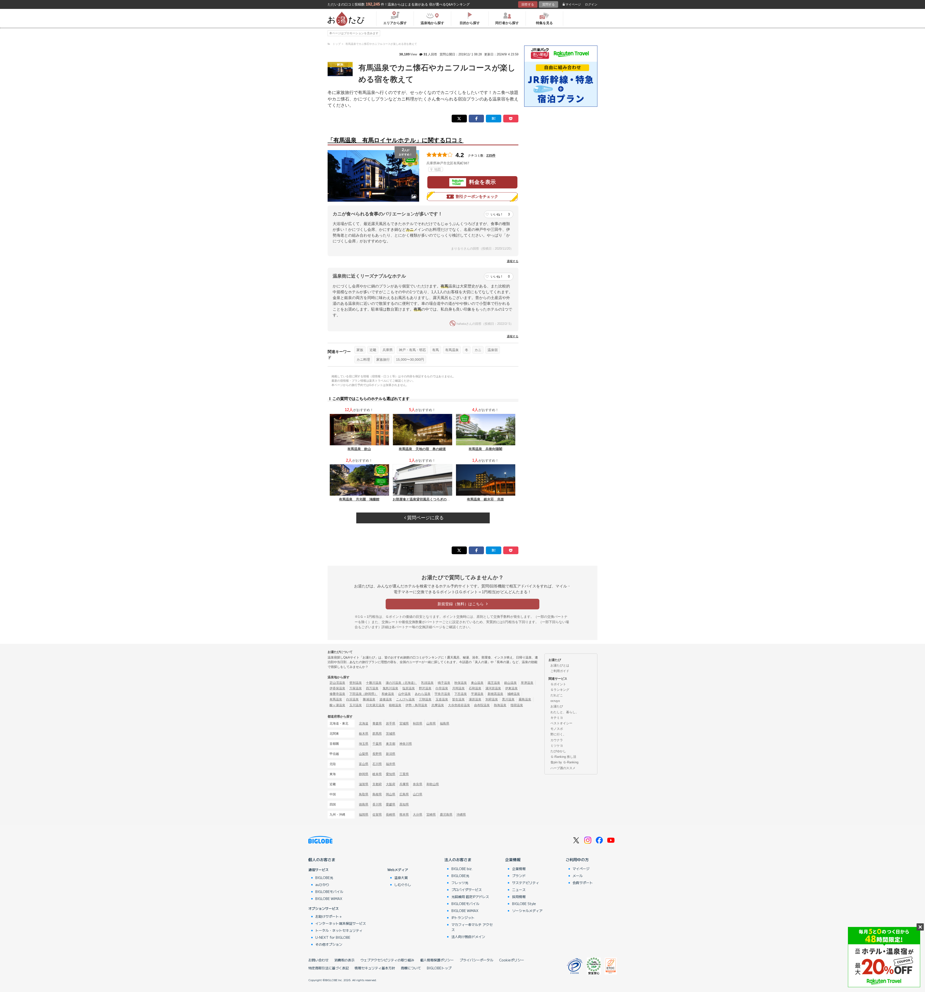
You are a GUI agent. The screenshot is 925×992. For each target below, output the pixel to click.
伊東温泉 (511, 688)
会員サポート (583, 882)
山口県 (417, 794)
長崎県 (390, 814)
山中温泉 (404, 694)
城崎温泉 (513, 694)
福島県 (444, 723)
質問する (548, 4)
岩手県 (390, 723)
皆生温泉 (458, 699)
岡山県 (390, 794)
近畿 (373, 350)
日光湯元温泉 (375, 705)
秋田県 (417, 723)
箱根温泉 (395, 705)
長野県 (377, 754)
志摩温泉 (437, 705)
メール (578, 875)
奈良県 (417, 784)
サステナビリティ (525, 882)
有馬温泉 (452, 350)
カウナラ (556, 740)
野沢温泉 (425, 688)
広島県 (404, 794)
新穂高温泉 (495, 694)
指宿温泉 (516, 705)
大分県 (417, 814)
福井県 (390, 764)
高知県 (404, 804)
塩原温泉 (408, 688)
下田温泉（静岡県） (363, 694)
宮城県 (404, 723)
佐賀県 (377, 814)
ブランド (519, 875)
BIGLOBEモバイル (329, 891)
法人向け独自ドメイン (468, 936)
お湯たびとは (559, 665)
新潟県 (390, 754)
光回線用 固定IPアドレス (470, 896)
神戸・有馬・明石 (412, 350)
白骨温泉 (442, 688)
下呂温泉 (460, 694)
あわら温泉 (422, 694)
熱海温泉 (500, 705)
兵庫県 (388, 350)
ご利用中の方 (577, 859)
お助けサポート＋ (328, 916)
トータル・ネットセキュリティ (339, 930)
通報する (512, 261)
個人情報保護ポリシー (437, 960)
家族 (360, 350)
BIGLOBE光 (324, 877)
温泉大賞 (401, 877)
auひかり (322, 884)
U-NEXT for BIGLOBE (332, 937)
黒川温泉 (508, 699)
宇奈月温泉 (442, 694)
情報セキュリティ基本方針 (375, 967)
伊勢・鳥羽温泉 (416, 705)
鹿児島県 (446, 814)
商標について (411, 967)
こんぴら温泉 (405, 699)
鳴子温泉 (444, 683)
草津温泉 (527, 683)
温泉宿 (493, 350)
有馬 (435, 350)
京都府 (377, 784)
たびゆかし (558, 751)
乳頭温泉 (427, 683)
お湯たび (556, 706)
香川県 (377, 804)
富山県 (363, 764)
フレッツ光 (459, 882)
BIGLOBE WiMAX (328, 898)
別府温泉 (491, 699)
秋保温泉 (460, 683)
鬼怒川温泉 (390, 688)
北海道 (363, 723)
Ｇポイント (558, 684)
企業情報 (513, 859)
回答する (528, 4)
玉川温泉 (355, 705)
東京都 (390, 744)
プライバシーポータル (476, 960)
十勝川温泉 (374, 683)
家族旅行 (383, 359)
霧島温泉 (525, 699)
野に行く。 (558, 734)
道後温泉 (385, 699)
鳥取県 (363, 794)
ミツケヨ (556, 745)
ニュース (519, 889)
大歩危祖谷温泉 (459, 705)
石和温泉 (475, 688)
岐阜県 (377, 774)
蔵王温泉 (494, 683)
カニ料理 (363, 359)
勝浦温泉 (369, 699)
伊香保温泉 (337, 688)
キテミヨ (556, 717)
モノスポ (556, 729)
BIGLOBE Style (524, 903)
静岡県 (363, 774)
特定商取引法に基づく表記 (328, 967)
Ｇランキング (559, 690)
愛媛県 (390, 804)
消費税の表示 (344, 960)
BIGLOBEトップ (439, 967)
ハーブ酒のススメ (562, 768)
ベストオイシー (561, 723)
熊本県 (404, 814)
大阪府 (390, 784)
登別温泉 (355, 683)
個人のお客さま (321, 859)
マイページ (573, 4)
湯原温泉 (475, 699)
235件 (491, 155)
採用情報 (519, 896)
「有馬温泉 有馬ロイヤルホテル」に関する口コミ (395, 140)
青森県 (377, 723)
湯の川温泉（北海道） (401, 683)
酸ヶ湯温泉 (337, 705)
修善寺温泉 (337, 694)
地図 (437, 169)
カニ (478, 350)
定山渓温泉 (337, 683)
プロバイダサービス (466, 889)
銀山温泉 (510, 683)
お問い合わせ (318, 960)
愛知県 (390, 774)
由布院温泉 (482, 705)
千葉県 (377, 744)
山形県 (431, 723)
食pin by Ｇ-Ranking (564, 762)
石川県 (377, 764)
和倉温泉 (388, 694)
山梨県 (363, 754)
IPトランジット (463, 917)
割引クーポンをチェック (477, 196)
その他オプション (328, 944)
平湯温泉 (477, 694)
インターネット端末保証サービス (340, 923)
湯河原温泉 (493, 688)
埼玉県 (363, 744)
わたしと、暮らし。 (564, 712)
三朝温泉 (425, 699)
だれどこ (556, 695)
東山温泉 (477, 683)
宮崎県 (431, 814)
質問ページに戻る (425, 517)
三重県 (404, 774)
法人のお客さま (457, 859)
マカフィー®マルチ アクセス (472, 927)
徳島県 (363, 804)
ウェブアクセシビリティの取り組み (387, 960)
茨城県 (390, 733)
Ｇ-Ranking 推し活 (563, 757)
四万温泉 (372, 688)
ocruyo (555, 701)
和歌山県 (432, 784)
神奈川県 (405, 744)
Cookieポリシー (511, 960)
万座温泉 (355, 688)
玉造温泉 (442, 699)
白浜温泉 (352, 699)
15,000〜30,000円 (410, 359)
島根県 (377, 794)
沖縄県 (461, 814)
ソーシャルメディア (527, 910)
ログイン (591, 4)
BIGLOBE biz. (462, 868)
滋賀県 (363, 784)
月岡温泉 (458, 688)
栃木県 (363, 733)
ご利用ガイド (559, 671)
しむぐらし (402, 884)
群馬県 (377, 733)
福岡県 (363, 814)
